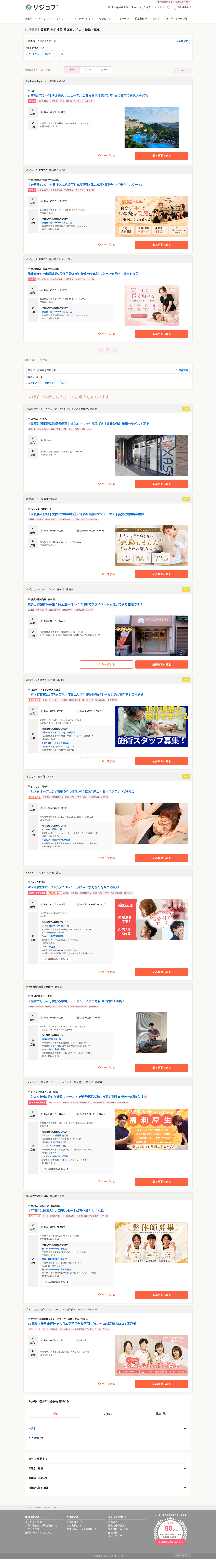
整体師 (38, 1507)
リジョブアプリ (33, 1529)
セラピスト (105, 18)
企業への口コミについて (38, 1532)
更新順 (104, 69)
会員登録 (184, 7)
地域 (55, 1413)
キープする (108, 155)
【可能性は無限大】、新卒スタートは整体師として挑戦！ (67, 1210)
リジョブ (29, 1507)
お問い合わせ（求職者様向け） (41, 1525)
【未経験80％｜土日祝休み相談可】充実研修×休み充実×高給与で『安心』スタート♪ (85, 184)
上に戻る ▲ (182, 1555)
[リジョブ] (41, 7)
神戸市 (34, 54)
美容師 (28, 18)
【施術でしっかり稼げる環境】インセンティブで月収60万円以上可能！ (76, 1001)
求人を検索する (119, 7)
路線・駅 (161, 1413)
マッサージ (123, 18)
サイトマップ (115, 1536)
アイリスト (44, 18)
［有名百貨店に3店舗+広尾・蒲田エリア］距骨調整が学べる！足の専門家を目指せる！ (87, 694)
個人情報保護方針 (117, 1525)
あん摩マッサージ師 (176, 18)
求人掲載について (165, 2)
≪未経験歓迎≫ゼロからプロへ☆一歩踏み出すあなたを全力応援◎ (73, 887)
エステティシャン (83, 18)
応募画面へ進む (161, 155)
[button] (108, 112)
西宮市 (50, 54)
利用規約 (112, 1522)
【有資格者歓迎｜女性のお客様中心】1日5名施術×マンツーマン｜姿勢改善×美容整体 (86, 514)
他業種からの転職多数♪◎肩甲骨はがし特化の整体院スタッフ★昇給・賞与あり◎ (83, 273)
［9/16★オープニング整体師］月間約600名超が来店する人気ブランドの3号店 (81, 791)
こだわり (108, 1413)
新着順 (88, 69)
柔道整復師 (141, 18)
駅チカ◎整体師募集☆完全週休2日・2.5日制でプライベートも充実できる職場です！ (85, 604)
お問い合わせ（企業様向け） (82, 1529)
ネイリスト (62, 18)
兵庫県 (46, 1507)
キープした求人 (142, 7)
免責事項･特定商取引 (119, 1529)
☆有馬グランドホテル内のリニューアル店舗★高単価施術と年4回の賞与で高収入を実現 (88, 95)
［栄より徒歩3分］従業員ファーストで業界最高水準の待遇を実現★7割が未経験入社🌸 (87, 1096)
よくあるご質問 (33, 1522)
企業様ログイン (182, 2)
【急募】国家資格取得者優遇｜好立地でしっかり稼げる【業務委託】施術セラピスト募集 (88, 423)
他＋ (63, 54)
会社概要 (112, 1532)
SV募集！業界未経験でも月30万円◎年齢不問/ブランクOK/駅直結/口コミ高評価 (82, 1323)
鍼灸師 (156, 18)
